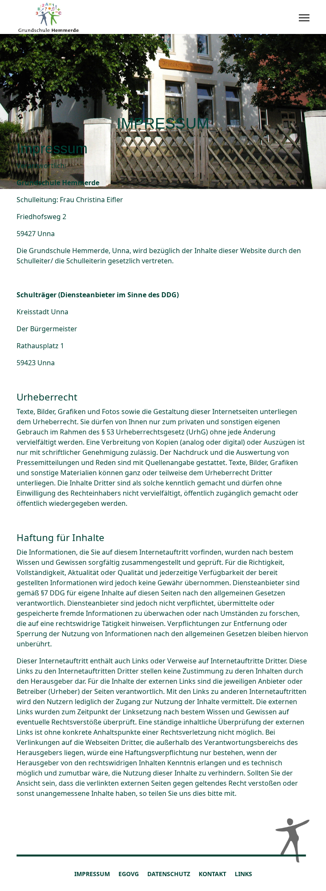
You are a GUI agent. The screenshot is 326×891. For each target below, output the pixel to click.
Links (243, 874)
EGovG (128, 874)
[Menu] (304, 18)
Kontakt (212, 874)
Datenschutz (168, 874)
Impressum (92, 874)
